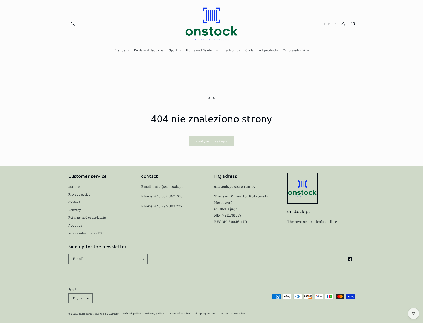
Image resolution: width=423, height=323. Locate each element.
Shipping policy (205, 313)
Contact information (232, 313)
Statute (74, 187)
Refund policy (132, 313)
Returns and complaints (87, 217)
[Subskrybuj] (142, 259)
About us (75, 225)
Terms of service (179, 313)
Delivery (74, 210)
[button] (73, 24)
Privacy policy (79, 194)
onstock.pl (85, 313)
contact (74, 202)
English (78, 298)
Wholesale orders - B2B (86, 233)
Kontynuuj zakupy (211, 141)
